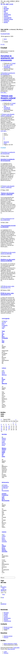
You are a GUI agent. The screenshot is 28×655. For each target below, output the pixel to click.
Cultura (6, 13)
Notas (3, 594)
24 (1, 429)
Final (5, 143)
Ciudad (6, 10)
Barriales (6, 8)
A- (4, 44)
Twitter (8, 33)
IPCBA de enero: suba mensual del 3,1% (7, 294)
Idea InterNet (11, 649)
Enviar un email (8, 627)
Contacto (6, 21)
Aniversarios (7, 15)
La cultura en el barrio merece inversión (4, 548)
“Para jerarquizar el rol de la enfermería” (8, 226)
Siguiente (6, 142)
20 (9, 428)
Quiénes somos (8, 19)
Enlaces (6, 637)
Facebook (3, 33)
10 (1, 426)
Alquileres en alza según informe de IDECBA (8, 260)
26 (6, 429)
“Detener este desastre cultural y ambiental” (8, 98)
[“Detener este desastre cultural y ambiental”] (8, 115)
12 (6, 426)
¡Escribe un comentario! (7, 67)
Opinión (6, 16)
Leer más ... (4, 92)
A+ (1, 44)
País (5, 11)
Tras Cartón (9, 64)
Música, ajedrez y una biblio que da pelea (4, 452)
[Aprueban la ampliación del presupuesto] (8, 74)
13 (9, 426)
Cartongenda (7, 18)
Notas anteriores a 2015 (10, 643)
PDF (2, 591)
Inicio (5, 7)
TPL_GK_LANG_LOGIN (7, 4)
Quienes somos (8, 636)
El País (6, 615)
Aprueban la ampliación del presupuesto (7, 58)
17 (1, 428)
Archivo (6, 22)
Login (5, 651)
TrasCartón (16, 647)
